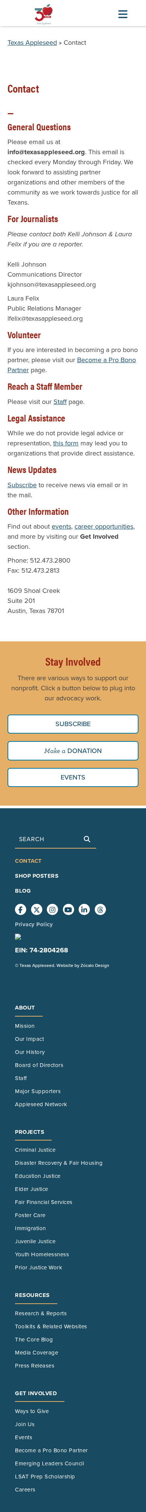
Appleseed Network (41, 1104)
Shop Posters (36, 876)
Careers (25, 1489)
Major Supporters (38, 1091)
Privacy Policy (34, 924)
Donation (84, 751)
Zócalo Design (94, 965)
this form (66, 443)
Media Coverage (36, 1352)
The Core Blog (34, 1339)
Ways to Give (32, 1411)
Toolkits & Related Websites (51, 1326)
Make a (55, 751)
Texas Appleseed (32, 42)
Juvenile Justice (35, 1241)
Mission (25, 1026)
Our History (30, 1052)
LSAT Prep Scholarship (45, 1476)
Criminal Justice (35, 1150)
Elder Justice (31, 1189)
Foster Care (30, 1215)
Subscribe (22, 485)
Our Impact (29, 1039)
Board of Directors (39, 1065)
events (61, 526)
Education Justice (38, 1176)
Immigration (30, 1228)
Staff (60, 402)
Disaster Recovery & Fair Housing (59, 1163)
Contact (28, 861)
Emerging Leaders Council (49, 1463)
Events (73, 777)
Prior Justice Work (38, 1267)
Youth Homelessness (42, 1254)
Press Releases (34, 1366)
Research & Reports (41, 1313)
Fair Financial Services (44, 1202)
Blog (23, 891)
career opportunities (103, 526)
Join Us (25, 1424)
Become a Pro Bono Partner (51, 1450)
